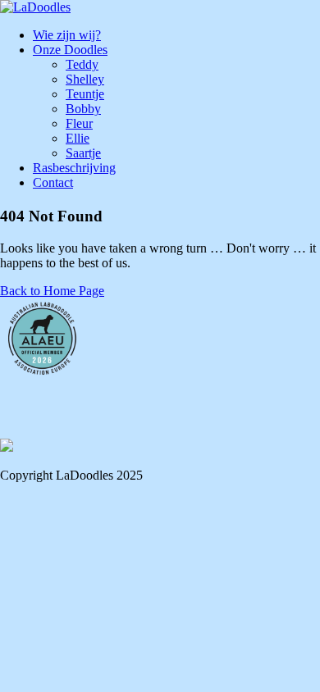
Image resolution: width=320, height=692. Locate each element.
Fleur (79, 123)
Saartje (83, 153)
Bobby (83, 109)
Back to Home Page (52, 291)
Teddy (82, 64)
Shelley (85, 79)
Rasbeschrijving (74, 168)
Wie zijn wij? (67, 35)
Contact (53, 182)
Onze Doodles (70, 50)
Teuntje (85, 94)
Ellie (77, 138)
